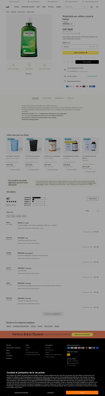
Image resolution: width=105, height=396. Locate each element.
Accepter (82, 392)
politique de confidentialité (43, 379)
